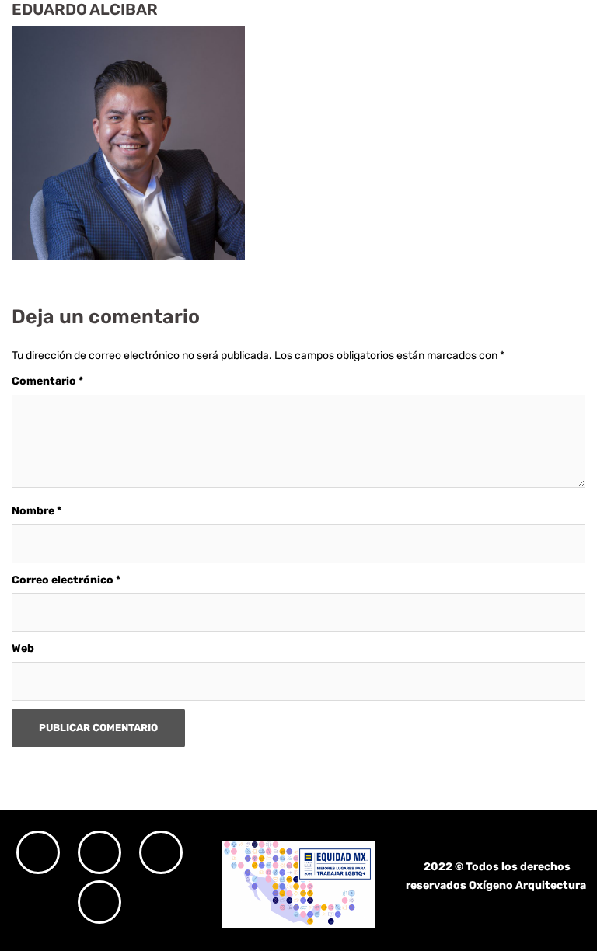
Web (23, 648)
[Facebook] (99, 852)
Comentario (47, 381)
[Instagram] (38, 852)
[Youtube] (99, 902)
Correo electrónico (66, 580)
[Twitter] (161, 852)
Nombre (36, 510)
